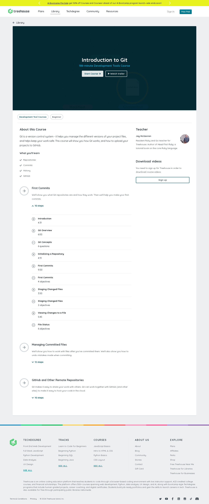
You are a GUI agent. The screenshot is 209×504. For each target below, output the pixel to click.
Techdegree (73, 11)
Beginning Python (67, 451)
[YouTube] (166, 499)
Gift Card (139, 468)
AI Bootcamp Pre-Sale (57, 3)
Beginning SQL (65, 455)
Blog (137, 451)
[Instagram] (185, 499)
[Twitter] (160, 499)
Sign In (170, 11)
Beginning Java (66, 460)
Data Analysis (29, 460)
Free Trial (185, 12)
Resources (112, 11)
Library (55, 11)
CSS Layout (99, 460)
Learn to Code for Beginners (72, 446)
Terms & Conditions (18, 499)
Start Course (91, 73)
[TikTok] (191, 499)
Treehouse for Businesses (182, 473)
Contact (138, 464)
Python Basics (100, 455)
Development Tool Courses (33, 117)
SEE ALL (27, 470)
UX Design (28, 464)
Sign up (163, 180)
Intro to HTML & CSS (103, 451)
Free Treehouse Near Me (182, 464)
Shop (172, 460)
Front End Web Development (37, 446)
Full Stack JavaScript (33, 451)
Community (93, 11)
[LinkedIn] (179, 499)
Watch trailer (117, 73)
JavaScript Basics (102, 446)
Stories (138, 460)
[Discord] (197, 499)
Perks (172, 455)
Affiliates (174, 451)
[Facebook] (172, 499)
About (138, 446)
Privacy (33, 499)
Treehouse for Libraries (181, 468)
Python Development (33, 455)
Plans (41, 11)
